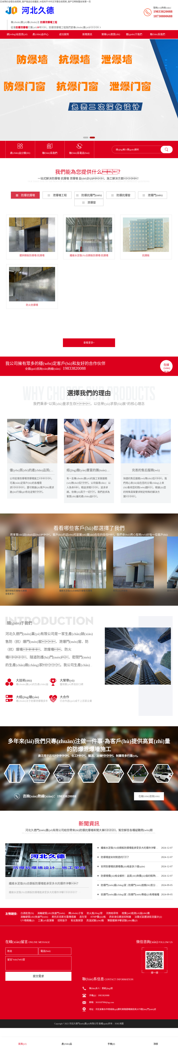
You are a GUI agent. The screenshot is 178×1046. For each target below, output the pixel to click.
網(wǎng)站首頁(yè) (17, 34)
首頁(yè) (22, 1044)
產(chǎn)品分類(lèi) (20, 153)
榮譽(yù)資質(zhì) (111, 34)
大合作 (64, 697)
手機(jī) (111, 1044)
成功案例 (64, 34)
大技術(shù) (24, 680)
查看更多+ (89, 342)
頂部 (155, 1044)
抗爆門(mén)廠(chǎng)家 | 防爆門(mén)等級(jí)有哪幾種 (130, 894)
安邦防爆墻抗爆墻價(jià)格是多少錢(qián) (123, 866)
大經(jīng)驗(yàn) (27, 697)
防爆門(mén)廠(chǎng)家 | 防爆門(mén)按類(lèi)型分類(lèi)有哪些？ (130, 885)
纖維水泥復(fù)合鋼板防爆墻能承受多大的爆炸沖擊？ (130, 848)
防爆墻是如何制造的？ (115, 857)
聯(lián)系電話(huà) (79, 153)
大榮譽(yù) (67, 680)
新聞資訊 (87, 34)
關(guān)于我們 (134, 34)
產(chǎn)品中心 (40, 34)
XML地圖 (119, 1023)
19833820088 (74, 368)
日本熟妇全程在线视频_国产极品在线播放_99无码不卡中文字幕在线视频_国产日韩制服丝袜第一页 (45, 2)
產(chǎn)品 (67, 1044)
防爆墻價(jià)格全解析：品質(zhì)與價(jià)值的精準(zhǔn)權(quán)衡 (130, 876)
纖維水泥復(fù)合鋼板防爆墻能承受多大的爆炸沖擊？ (44, 883)
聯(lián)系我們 (157, 34)
